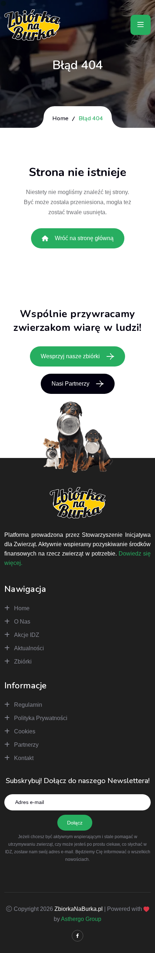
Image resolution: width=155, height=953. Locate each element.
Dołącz (75, 823)
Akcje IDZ (26, 635)
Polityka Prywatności (40, 718)
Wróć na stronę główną (84, 238)
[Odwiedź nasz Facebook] (77, 935)
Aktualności (29, 648)
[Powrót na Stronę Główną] (32, 24)
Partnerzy (26, 745)
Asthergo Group (81, 919)
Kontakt (24, 758)
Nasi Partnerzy (70, 384)
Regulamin (28, 705)
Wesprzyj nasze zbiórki (70, 356)
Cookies (24, 731)
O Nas (22, 622)
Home (60, 118)
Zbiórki (23, 661)
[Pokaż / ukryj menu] (140, 25)
